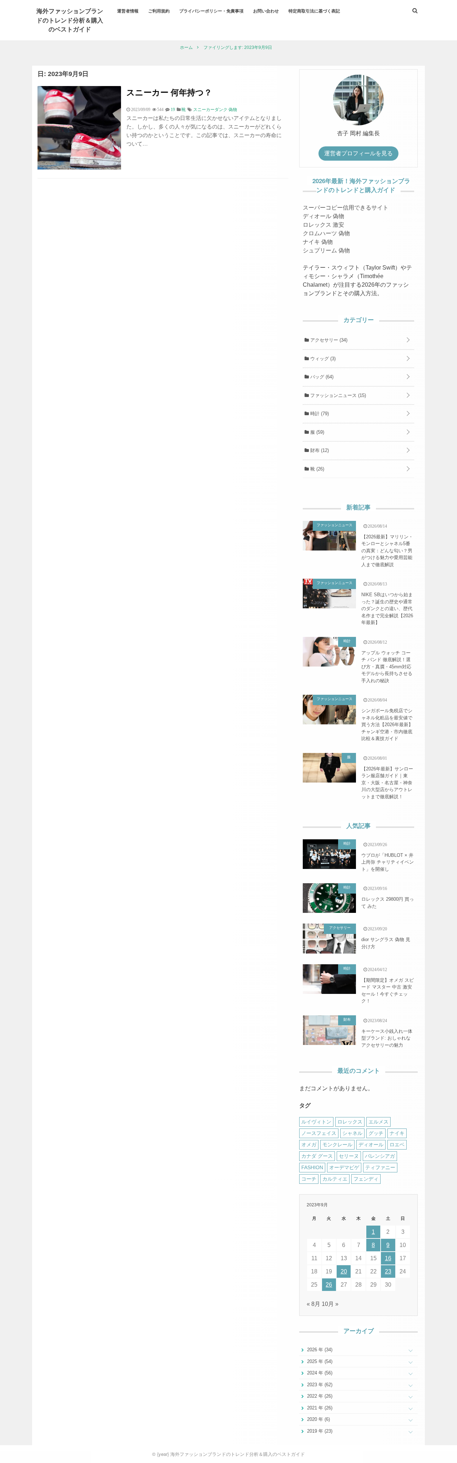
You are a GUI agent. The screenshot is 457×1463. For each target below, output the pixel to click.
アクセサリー (328, 340)
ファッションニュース (337, 395)
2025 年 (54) (319, 1361)
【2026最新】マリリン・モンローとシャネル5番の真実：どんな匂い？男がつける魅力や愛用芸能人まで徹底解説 (387, 550)
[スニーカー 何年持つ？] (79, 168)
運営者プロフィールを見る (358, 153)
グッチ (375, 1133)
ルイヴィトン (316, 1122)
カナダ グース (317, 1156)
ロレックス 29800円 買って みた (387, 902)
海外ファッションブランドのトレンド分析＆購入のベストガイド (69, 19)
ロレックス (349, 1122)
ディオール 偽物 (323, 216)
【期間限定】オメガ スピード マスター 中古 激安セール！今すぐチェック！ (387, 990)
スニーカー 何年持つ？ (169, 92)
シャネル (352, 1133)
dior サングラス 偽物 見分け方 (385, 943)
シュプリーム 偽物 (326, 250)
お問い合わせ (266, 10)
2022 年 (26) (319, 1396)
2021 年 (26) (319, 1408)
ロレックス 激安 (323, 225)
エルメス (378, 1122)
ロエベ (397, 1144)
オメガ (308, 1144)
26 (329, 1285)
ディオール (370, 1144)
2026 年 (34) (319, 1349)
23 (388, 1271)
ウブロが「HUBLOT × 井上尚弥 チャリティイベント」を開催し (387, 862)
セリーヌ (349, 1156)
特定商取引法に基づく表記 (314, 10)
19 (173, 109)
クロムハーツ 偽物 (326, 233)
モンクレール (337, 1144)
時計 (319, 413)
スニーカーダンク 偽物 (215, 109)
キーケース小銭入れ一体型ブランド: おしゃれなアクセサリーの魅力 (386, 1038)
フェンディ (365, 1179)
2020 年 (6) (318, 1419)
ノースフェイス (318, 1133)
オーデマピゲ (344, 1167)
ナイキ (397, 1133)
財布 (319, 450)
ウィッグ (322, 358)
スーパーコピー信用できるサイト (345, 208)
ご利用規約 (159, 10)
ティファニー (380, 1167)
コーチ (308, 1179)
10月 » (330, 1304)
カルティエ (334, 1179)
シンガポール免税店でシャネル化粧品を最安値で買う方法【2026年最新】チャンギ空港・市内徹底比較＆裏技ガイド (387, 724)
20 (344, 1271)
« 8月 (313, 1304)
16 (388, 1258)
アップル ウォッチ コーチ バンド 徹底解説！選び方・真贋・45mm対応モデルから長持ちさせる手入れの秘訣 (386, 666)
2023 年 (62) (319, 1384)
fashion (312, 1167)
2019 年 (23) (319, 1431)
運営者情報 (128, 10)
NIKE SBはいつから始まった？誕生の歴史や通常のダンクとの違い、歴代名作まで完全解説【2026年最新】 (387, 608)
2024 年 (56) (319, 1373)
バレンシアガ (380, 1156)
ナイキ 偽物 (318, 242)
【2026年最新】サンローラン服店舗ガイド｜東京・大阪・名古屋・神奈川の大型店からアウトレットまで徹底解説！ (387, 782)
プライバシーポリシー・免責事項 (211, 10)
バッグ (321, 376)
